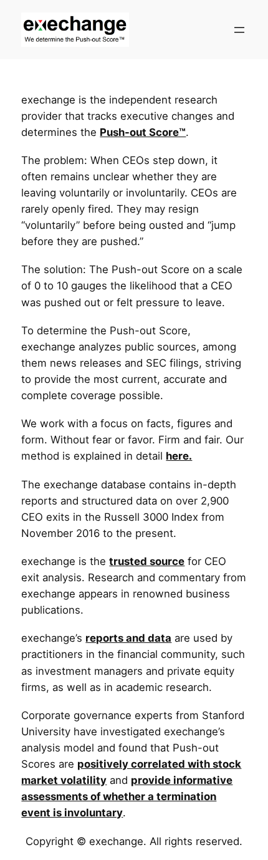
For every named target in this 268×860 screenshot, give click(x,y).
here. (179, 456)
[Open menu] (239, 29)
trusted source (146, 561)
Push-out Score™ (143, 132)
